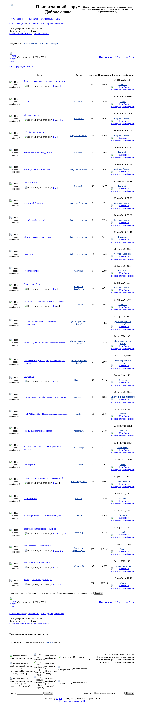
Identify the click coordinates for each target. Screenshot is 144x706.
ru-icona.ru (79, 431)
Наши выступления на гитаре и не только (44, 301)
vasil (123, 532)
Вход (58, 19)
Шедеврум (29, 376)
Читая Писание (31, 183)
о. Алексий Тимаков (33, 203)
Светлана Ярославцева (79, 549)
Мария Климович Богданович (38, 152)
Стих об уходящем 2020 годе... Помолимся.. (45, 397)
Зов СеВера (78, 448)
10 (58, 533)
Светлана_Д (35, 43)
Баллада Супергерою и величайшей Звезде (44, 342)
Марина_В (79, 566)
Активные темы (41, 33)
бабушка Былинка (122, 118)
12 (64, 533)
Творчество (33, 23)
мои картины (30, 464)
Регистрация (47, 19)
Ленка (79, 515)
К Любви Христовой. (34, 132)
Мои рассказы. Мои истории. (38, 546)
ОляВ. (123, 464)
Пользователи (32, 19)
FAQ (13, 19)
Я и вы (27, 101)
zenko (78, 414)
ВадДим (54, 43)
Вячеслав (78, 380)
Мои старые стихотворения (37, 562)
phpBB (59, 698)
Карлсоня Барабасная (78, 287)
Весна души (29, 254)
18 (126, 57)
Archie (123, 101)
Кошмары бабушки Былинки (37, 169)
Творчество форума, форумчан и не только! (44, 81)
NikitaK (78, 498)
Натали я (123, 515)
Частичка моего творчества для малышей (43, 478)
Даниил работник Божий (78, 322)
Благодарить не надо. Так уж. (38, 579)
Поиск (20, 19)
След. (131, 57)
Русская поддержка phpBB (72, 701)
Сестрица (78, 271)
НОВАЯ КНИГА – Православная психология (45, 414)
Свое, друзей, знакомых (52, 23)
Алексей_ (78, 397)
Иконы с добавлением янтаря (38, 431)
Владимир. (79, 532)
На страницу (105, 57)
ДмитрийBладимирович (123, 397)
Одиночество (30, 498)
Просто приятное (32, 271)
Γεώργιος (48, 642)
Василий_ (79, 101)
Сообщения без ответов (20, 33)
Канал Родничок (79, 481)
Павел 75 (123, 84)
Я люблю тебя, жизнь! (34, 220)
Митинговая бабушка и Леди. (38, 237)
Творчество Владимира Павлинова (40, 529)
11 (61, 533)
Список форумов (17, 23)
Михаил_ (122, 414)
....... (79, 84)
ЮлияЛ (45, 43)
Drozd (25, 43)
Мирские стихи (31, 115)
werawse (79, 464)
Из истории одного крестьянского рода (42, 515)
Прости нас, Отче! (32, 284)
